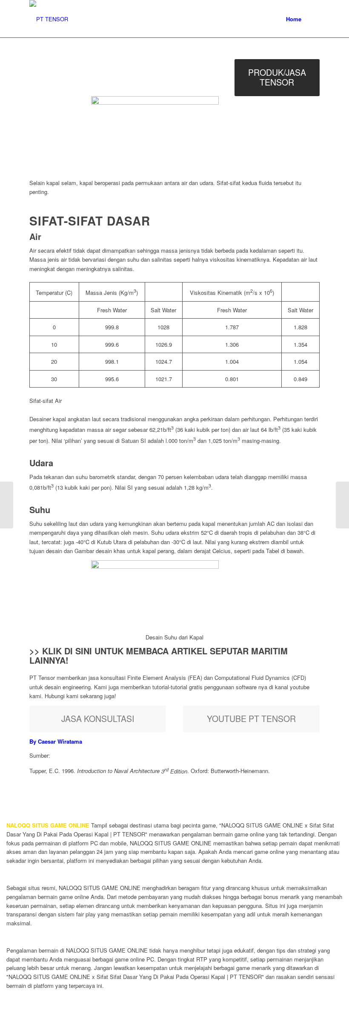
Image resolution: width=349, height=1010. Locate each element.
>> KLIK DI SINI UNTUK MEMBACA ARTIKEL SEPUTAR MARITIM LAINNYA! (158, 655)
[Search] (313, 19)
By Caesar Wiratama (55, 741)
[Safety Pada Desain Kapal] (6, 505)
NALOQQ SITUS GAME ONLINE (47, 825)
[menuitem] (294, 19)
